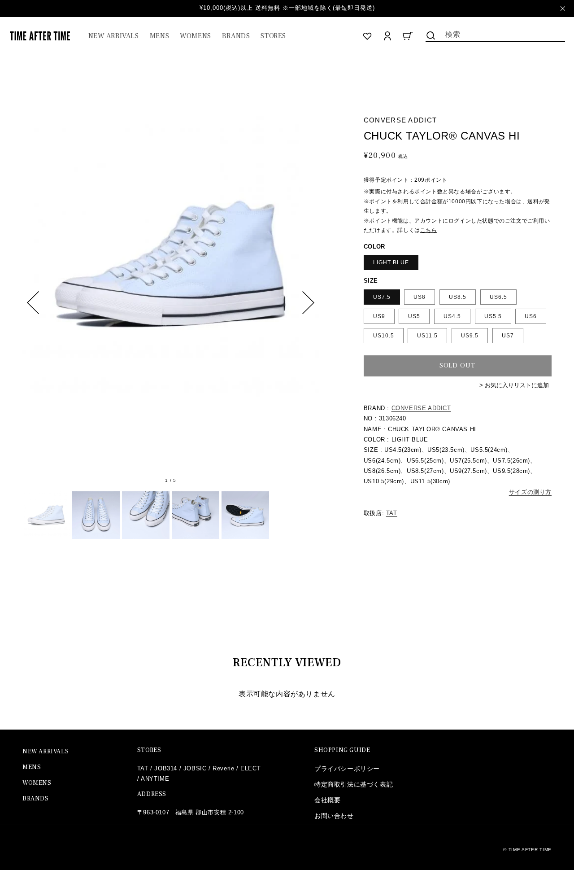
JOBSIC (195, 768)
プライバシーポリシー (347, 768)
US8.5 (457, 297)
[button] (159, 36)
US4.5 (452, 316)
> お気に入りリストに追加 (514, 385)
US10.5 (383, 335)
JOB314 (165, 768)
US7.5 (382, 297)
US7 (508, 335)
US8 (419, 297)
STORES (149, 750)
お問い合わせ (334, 815)
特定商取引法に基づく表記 (353, 784)
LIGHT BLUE (391, 262)
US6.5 (498, 297)
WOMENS (37, 783)
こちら (428, 230)
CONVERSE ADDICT (421, 408)
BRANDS (35, 799)
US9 (379, 316)
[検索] (431, 35)
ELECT (250, 768)
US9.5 (469, 335)
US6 (531, 316)
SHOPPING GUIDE (342, 750)
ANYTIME (155, 778)
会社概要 (327, 800)
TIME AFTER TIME (530, 849)
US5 (414, 316)
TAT (391, 513)
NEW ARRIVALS (45, 752)
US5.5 (493, 316)
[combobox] (495, 33)
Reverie (223, 768)
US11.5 (427, 335)
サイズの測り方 (530, 492)
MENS (31, 767)
